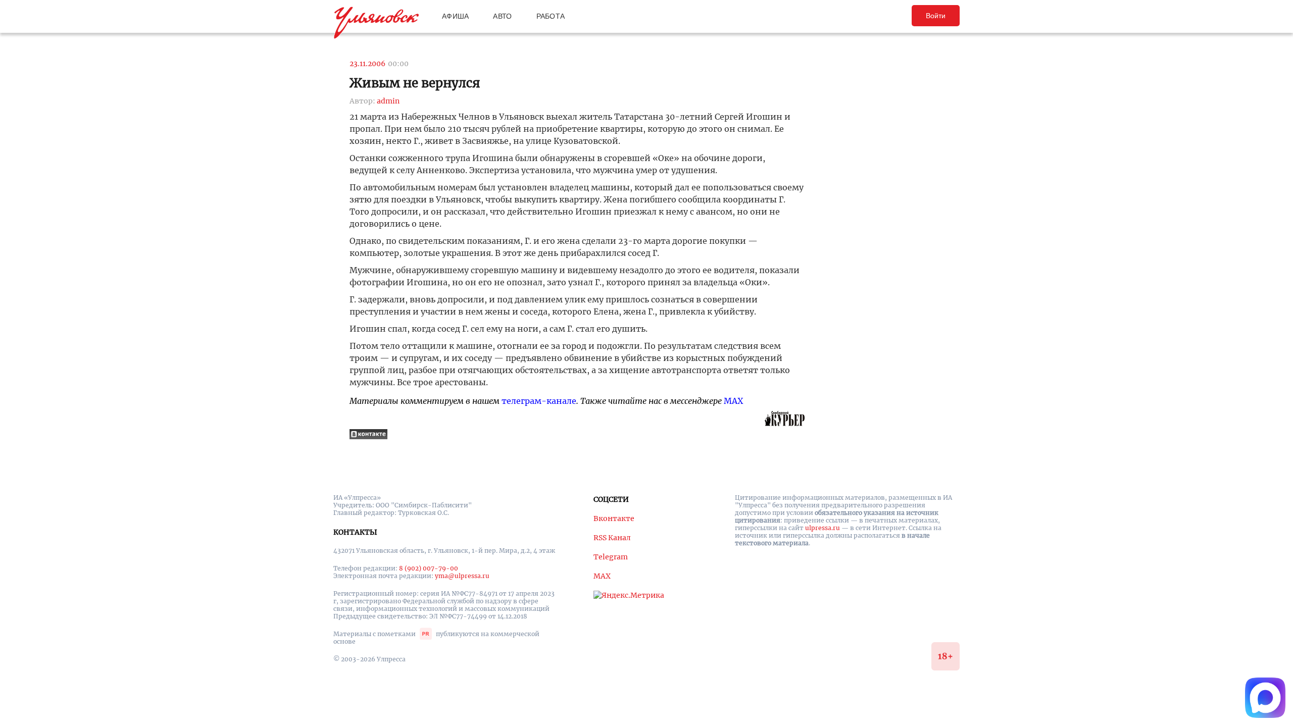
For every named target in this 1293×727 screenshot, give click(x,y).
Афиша (455, 16)
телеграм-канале (539, 401)
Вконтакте (613, 518)
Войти (936, 16)
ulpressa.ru (822, 528)
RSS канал (612, 537)
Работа (550, 16)
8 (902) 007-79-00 (428, 568)
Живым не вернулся (415, 83)
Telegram (610, 556)
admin (388, 101)
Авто (502, 16)
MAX (733, 401)
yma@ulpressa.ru (462, 576)
